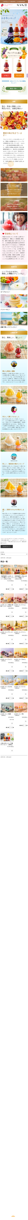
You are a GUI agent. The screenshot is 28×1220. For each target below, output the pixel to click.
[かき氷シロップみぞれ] (7, 680)
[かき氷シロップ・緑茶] (7, 707)
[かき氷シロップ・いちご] (20, 598)
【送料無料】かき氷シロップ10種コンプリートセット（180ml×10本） (7, 577)
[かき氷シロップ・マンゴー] (7, 626)
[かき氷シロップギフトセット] (7, 737)
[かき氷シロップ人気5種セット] (20, 570)
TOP (1, 8)
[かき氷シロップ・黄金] (7, 598)
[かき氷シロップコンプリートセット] (7, 570)
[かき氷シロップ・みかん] (20, 653)
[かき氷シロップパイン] (20, 626)
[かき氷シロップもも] (20, 707)
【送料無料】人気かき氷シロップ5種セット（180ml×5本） (20, 577)
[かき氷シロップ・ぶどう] (7, 653)
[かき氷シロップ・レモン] (20, 680)
